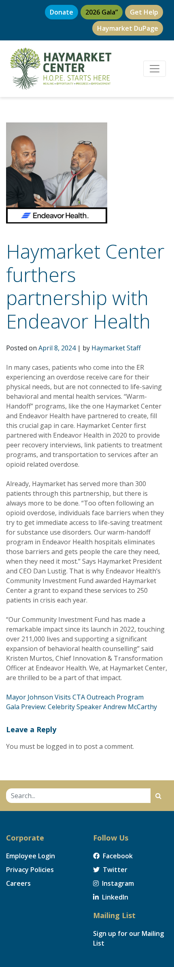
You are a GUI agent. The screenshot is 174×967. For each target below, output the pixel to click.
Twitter (114, 869)
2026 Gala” (101, 12)
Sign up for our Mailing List (128, 938)
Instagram (117, 883)
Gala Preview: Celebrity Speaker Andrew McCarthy (81, 706)
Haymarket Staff (116, 347)
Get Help (144, 12)
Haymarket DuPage (127, 28)
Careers (18, 883)
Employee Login (30, 855)
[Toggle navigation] (154, 69)
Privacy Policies (30, 869)
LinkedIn (114, 897)
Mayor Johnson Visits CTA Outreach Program (75, 697)
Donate (61, 12)
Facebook (117, 855)
